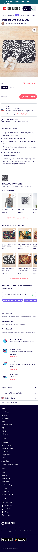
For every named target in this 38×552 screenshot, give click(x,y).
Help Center (5, 478)
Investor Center (6, 445)
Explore (4, 15)
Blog (3, 421)
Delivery (4, 472)
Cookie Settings (7, 494)
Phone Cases (31, 15)
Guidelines (5, 482)
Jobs (3, 458)
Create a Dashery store (9, 464)
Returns (4, 475)
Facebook (8, 505)
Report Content (6, 388)
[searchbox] (19, 294)
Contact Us (5, 491)
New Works (5, 418)
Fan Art (4, 415)
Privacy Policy (17, 528)
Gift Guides (5, 412)
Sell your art (5, 455)
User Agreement (6, 528)
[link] (12, 300)
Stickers (23, 15)
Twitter (7, 509)
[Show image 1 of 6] (14, 77)
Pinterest (8, 515)
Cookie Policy (28, 531)
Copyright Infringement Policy (11, 393)
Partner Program (7, 448)
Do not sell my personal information (12, 531)
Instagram (8, 502)
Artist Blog (5, 461)
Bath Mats (6, 313)
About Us (4, 442)
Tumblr (7, 512)
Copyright (4, 488)
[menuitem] (4, 15)
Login (3, 428)
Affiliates (4, 451)
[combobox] (29, 8)
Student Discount (7, 424)
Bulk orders (5, 434)
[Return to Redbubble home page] (11, 8)
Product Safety (6, 485)
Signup (3, 431)
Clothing (13, 15)
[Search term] (33, 8)
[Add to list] (34, 30)
